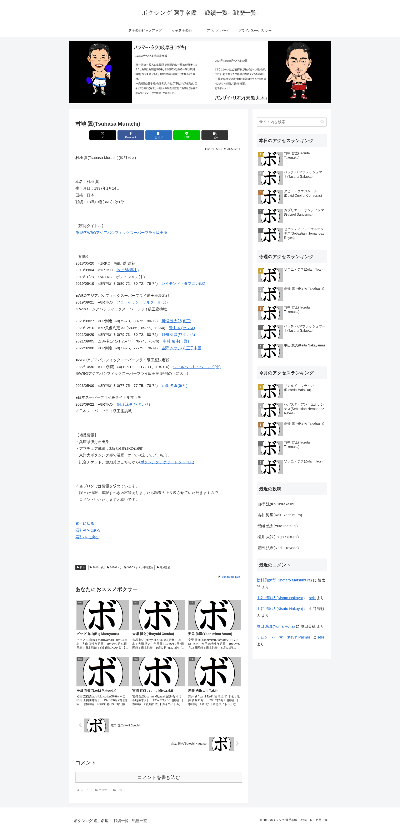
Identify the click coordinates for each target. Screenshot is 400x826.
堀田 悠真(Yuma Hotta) (276, 626)
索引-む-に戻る (87, 530)
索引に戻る (84, 523)
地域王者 (165, 567)
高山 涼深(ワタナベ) (133, 404)
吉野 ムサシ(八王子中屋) (181, 348)
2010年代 (98, 567)
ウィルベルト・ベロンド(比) (197, 367)
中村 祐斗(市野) (176, 341)
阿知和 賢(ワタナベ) (178, 334)
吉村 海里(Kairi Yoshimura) (280, 515)
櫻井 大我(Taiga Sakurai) (278, 537)
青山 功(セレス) (182, 328)
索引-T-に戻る (87, 537)
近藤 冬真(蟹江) (174, 386)
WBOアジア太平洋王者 (140, 567)
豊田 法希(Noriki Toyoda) (278, 548)
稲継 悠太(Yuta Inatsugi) (278, 526)
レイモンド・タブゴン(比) (183, 283)
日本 (82, 567)
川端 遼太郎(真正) (176, 321)
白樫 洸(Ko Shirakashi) (276, 504)
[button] (214, 135)
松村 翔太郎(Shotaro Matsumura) (284, 580)
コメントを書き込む (159, 777)
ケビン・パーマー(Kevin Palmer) (284, 637)
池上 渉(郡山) (127, 270)
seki (312, 598)
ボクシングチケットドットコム (166, 462)
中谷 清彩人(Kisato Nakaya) (280, 598)
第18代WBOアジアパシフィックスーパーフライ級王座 (121, 233)
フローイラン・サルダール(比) (142, 302)
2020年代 (115, 567)
